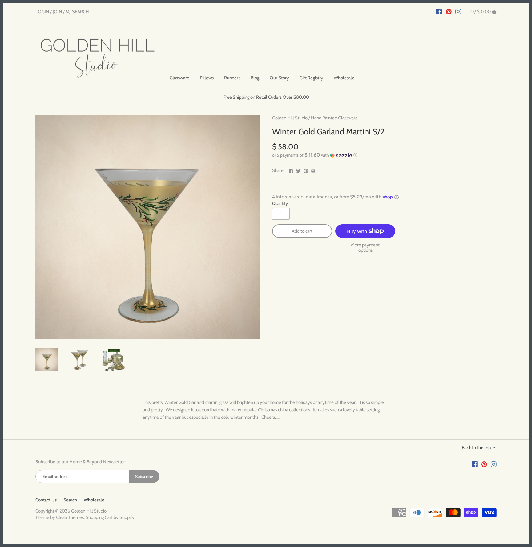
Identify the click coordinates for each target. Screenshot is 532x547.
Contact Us (46, 500)
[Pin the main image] (306, 170)
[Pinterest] (449, 11)
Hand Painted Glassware (334, 118)
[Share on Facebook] (291, 170)
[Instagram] (458, 11)
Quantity (280, 203)
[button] (384, 155)
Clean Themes (70, 517)
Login (42, 11)
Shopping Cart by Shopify (110, 517)
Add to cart (302, 231)
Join (57, 11)
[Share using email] (313, 170)
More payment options (365, 247)
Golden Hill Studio (290, 118)
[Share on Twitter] (298, 170)
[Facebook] (439, 11)
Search (70, 500)
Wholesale (94, 500)
